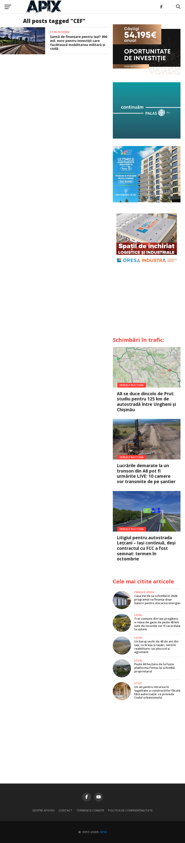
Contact (65, 810)
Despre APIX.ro (43, 810)
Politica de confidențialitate (130, 810)
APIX (103, 832)
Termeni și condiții (90, 810)
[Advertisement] (146, 302)
